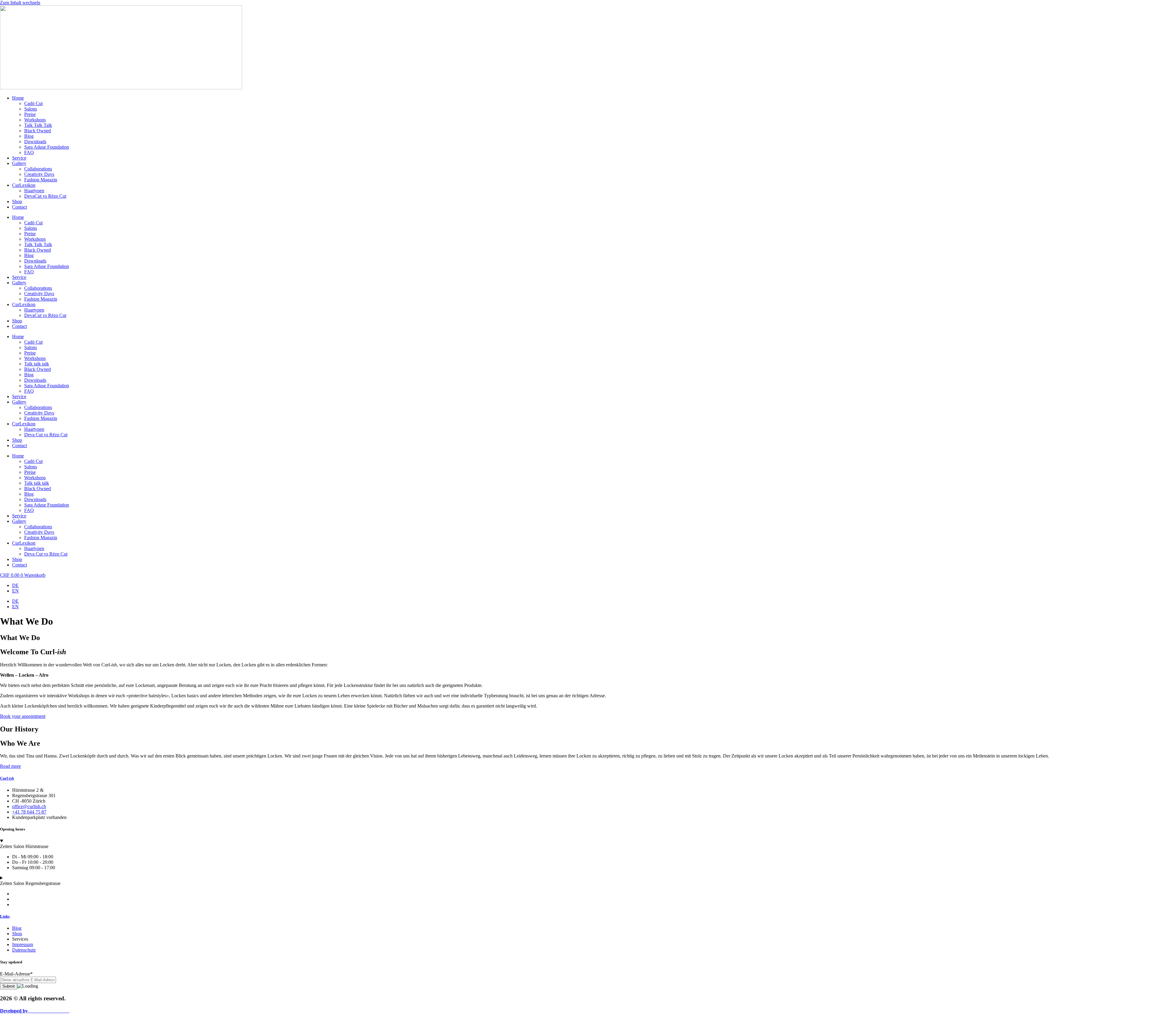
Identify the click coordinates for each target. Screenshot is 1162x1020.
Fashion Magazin (40, 179)
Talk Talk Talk (38, 125)
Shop (17, 201)
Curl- (7, 778)
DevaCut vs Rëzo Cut (45, 196)
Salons (30, 108)
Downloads (35, 141)
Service (19, 157)
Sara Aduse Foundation (46, 147)
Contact (19, 207)
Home (18, 98)
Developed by (34, 1010)
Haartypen (34, 190)
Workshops (35, 119)
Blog (29, 136)
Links (5, 916)
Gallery (19, 163)
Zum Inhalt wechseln (20, 2)
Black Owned (37, 130)
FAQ (29, 152)
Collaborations (38, 168)
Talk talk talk (36, 363)
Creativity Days (39, 174)
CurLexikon (23, 185)
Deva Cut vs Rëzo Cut (45, 434)
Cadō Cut (33, 103)
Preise (30, 114)
